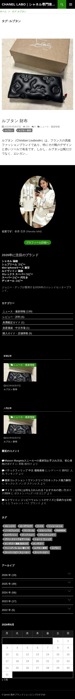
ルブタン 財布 (15, 121)
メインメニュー (70, 4)
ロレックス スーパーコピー (17, 274)
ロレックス (10, 526)
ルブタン (9, 130)
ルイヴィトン (11, 535)
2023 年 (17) (9, 601)
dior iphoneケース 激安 (16, 267)
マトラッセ (29, 530)
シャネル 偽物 (10, 261)
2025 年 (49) (9, 583)
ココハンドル (45, 530)
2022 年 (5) (8, 610)
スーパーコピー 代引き (15, 277)
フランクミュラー (47, 535)
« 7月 (5, 679)
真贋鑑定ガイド (13, 322)
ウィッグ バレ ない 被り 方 (17, 548)
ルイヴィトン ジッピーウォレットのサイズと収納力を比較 (38, 499)
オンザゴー (38, 543)
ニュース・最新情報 (50, 126)
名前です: (7, 231)
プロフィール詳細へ (37, 242)
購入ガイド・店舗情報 (17, 333)
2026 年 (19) (9, 575)
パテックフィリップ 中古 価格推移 (24, 470)
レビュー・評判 (13, 316)
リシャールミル (55, 526)
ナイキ (40, 526)
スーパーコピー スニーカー (17, 552)
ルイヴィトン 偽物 (12, 270)
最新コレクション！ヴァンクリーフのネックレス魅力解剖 (38, 480)
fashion (60, 530)
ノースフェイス (12, 530)
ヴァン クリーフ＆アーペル (17, 539)
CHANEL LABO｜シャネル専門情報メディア (30, 4)
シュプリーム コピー (13, 264)
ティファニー (28, 535)
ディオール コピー (12, 280)
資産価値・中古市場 (15, 327)
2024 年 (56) (9, 592)
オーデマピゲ (26, 526)
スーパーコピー (42, 552)
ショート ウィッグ (43, 539)
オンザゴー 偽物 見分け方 (16, 543)
